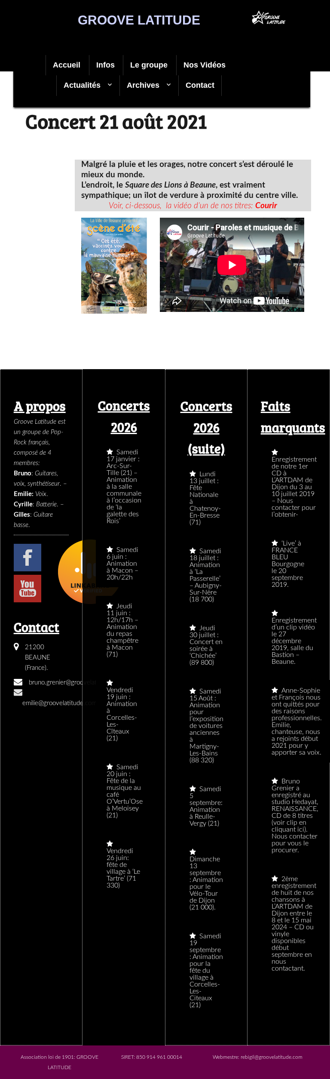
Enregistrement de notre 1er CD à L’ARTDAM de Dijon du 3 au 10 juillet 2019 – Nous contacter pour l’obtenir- (294, 487)
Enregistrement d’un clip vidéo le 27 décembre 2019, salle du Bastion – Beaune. (294, 641)
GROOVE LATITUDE (139, 20)
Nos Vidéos (204, 65)
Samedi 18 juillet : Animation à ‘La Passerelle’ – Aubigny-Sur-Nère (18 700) (205, 575)
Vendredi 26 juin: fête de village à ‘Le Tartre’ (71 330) (123, 868)
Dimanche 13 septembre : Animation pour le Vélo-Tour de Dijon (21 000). (206, 883)
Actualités (82, 85)
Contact (200, 85)
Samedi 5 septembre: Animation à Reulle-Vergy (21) (206, 806)
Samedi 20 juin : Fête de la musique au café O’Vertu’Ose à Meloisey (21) (125, 791)
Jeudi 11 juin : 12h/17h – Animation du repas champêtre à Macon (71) (122, 630)
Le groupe (149, 65)
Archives (143, 85)
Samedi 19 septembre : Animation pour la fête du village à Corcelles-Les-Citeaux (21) (206, 970)
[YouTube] (27, 588)
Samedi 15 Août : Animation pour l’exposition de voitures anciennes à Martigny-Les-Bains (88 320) (206, 726)
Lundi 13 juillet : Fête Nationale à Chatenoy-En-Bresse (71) (205, 498)
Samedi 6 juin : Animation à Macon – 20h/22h (122, 563)
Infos (105, 65)
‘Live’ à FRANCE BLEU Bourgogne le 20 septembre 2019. (288, 564)
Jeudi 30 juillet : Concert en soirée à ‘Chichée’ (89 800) (206, 645)
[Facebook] (27, 557)
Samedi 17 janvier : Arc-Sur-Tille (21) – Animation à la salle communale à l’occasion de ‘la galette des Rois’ (124, 486)
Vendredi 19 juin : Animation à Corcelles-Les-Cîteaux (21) (122, 714)
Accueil (66, 65)
